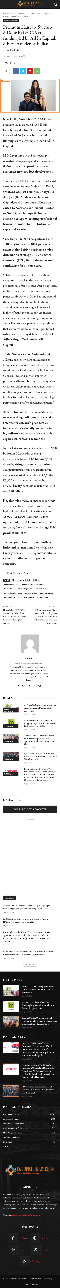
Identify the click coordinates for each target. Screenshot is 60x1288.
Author (19, 56)
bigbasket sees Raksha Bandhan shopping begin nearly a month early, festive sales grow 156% (40, 723)
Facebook (23, 1238)
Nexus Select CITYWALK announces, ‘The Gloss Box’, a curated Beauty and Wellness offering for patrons (15, 616)
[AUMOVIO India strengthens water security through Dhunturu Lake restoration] (11, 707)
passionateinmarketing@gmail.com (25, 1214)
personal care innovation (13, 593)
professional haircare (12, 597)
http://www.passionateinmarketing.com (28, 663)
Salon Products (28, 597)
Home (5, 13)
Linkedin (24, 1249)
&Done (14, 580)
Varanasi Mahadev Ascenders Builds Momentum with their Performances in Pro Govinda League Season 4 (28, 953)
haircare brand (9, 589)
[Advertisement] (30, 851)
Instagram (45, 1238)
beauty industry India (11, 584)
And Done (36, 580)
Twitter (45, 1249)
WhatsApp (36, 1261)
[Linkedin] (29, 685)
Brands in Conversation (18, 13)
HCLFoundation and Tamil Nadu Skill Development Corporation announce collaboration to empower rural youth (44, 616)
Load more (29, 964)
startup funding (42, 597)
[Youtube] (40, 685)
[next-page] (10, 789)
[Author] (24, 56)
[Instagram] (23, 685)
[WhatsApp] (37, 71)
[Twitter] (23, 71)
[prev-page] (5, 789)
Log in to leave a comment (30, 809)
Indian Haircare (41, 589)
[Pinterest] (30, 71)
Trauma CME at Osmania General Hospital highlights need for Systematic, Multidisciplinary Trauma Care (40, 739)
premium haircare (46, 593)
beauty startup (27, 584)
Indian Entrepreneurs (25, 589)
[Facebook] (16, 71)
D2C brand (40, 584)
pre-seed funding (31, 593)
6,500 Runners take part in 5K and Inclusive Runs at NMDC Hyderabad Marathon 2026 (40, 756)
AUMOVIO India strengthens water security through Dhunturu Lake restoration (40, 708)
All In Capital (25, 580)
